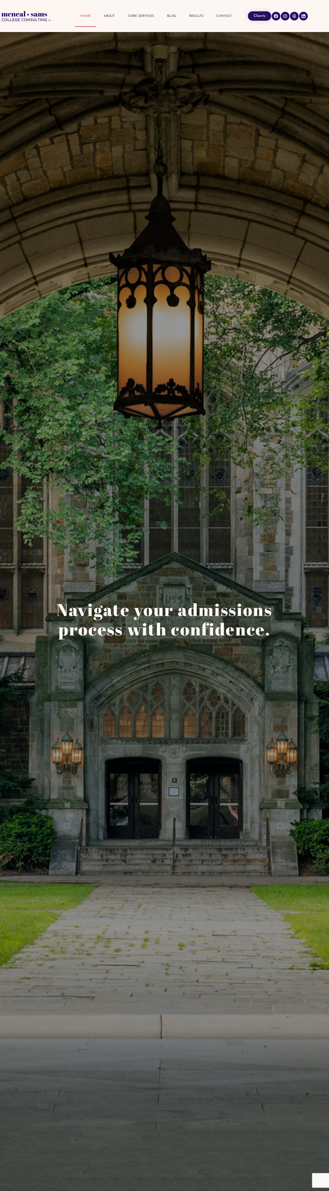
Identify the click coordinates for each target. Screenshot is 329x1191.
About (109, 16)
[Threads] (294, 16)
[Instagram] (285, 16)
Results (196, 16)
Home (85, 16)
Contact (224, 16)
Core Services (141, 16)
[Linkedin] (303, 16)
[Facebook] (276, 16)
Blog (171, 16)
